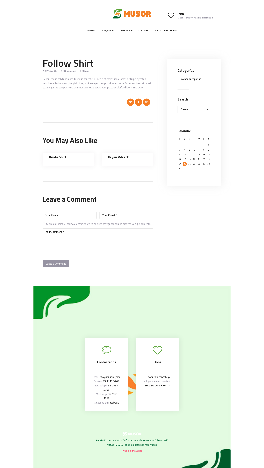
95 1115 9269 (111, 381)
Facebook (113, 403)
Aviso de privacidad (132, 451)
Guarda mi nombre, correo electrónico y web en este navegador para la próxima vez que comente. (98, 224)
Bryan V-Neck (118, 157)
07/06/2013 (51, 71)
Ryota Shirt (57, 157)
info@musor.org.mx (110, 377)
